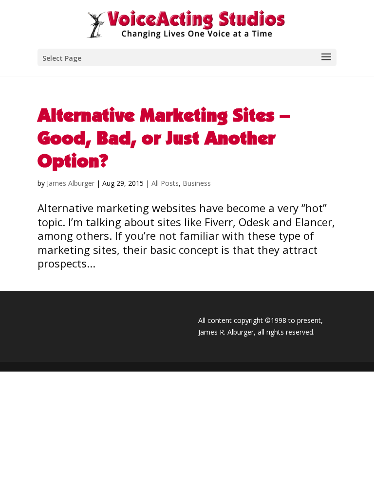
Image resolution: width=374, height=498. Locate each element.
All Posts (165, 183)
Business (197, 183)
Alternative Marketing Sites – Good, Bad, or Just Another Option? (163, 137)
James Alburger (70, 183)
